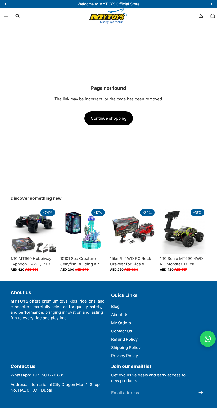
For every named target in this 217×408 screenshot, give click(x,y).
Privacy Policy (124, 355)
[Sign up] (200, 392)
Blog (115, 306)
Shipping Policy (126, 347)
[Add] (98, 245)
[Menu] (6, 16)
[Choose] (49, 245)
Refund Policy (124, 339)
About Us (119, 314)
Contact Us (121, 331)
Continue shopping (108, 118)
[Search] (17, 16)
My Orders (121, 322)
